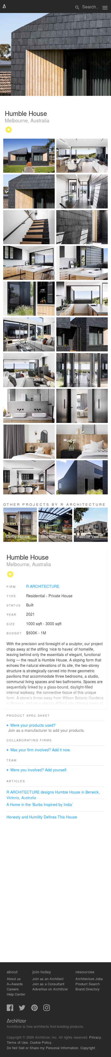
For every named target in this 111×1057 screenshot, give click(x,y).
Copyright (87, 1047)
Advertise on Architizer (50, 988)
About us (14, 978)
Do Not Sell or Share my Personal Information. (43, 1047)
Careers (13, 988)
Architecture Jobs (89, 978)
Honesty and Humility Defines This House (41, 817)
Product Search (87, 983)
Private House (60, 595)
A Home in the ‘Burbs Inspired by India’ (39, 804)
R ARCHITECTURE (42, 586)
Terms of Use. (18, 1042)
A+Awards (15, 983)
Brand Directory (87, 988)
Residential (35, 595)
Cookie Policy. (41, 1042)
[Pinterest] (34, 1009)
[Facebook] (10, 1009)
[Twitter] (22, 1009)
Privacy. (95, 1037)
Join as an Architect (48, 978)
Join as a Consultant (48, 983)
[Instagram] (46, 1009)
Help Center (16, 994)
